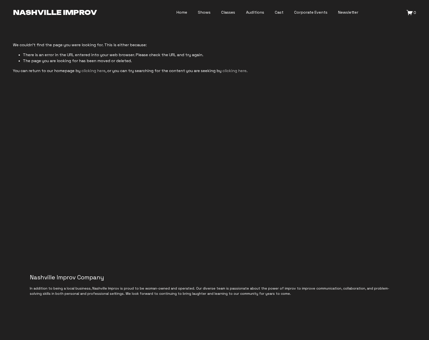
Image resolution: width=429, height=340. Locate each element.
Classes (228, 12)
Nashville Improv (55, 12)
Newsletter (348, 12)
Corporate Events (310, 12)
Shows (204, 12)
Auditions (255, 12)
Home (182, 12)
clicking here (93, 70)
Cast (279, 12)
